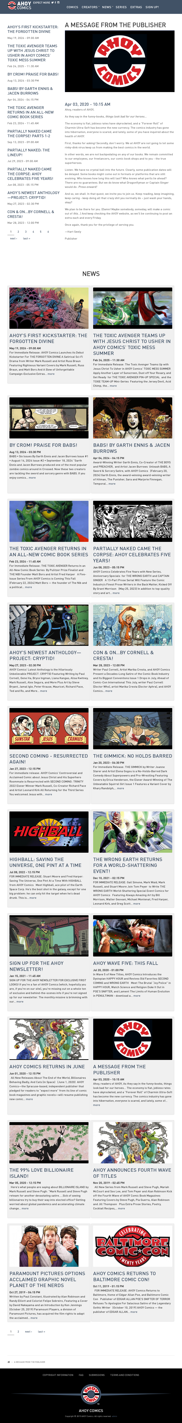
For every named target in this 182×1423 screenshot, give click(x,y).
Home (8, 1362)
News (106, 7)
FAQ (81, 1375)
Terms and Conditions (124, 1375)
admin (114, 1416)
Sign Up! (152, 7)
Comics (72, 7)
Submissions (97, 1375)
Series (121, 7)
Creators (90, 7)
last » (26, 238)
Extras (136, 7)
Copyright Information (58, 1375)
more (51, 373)
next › (13, 238)
